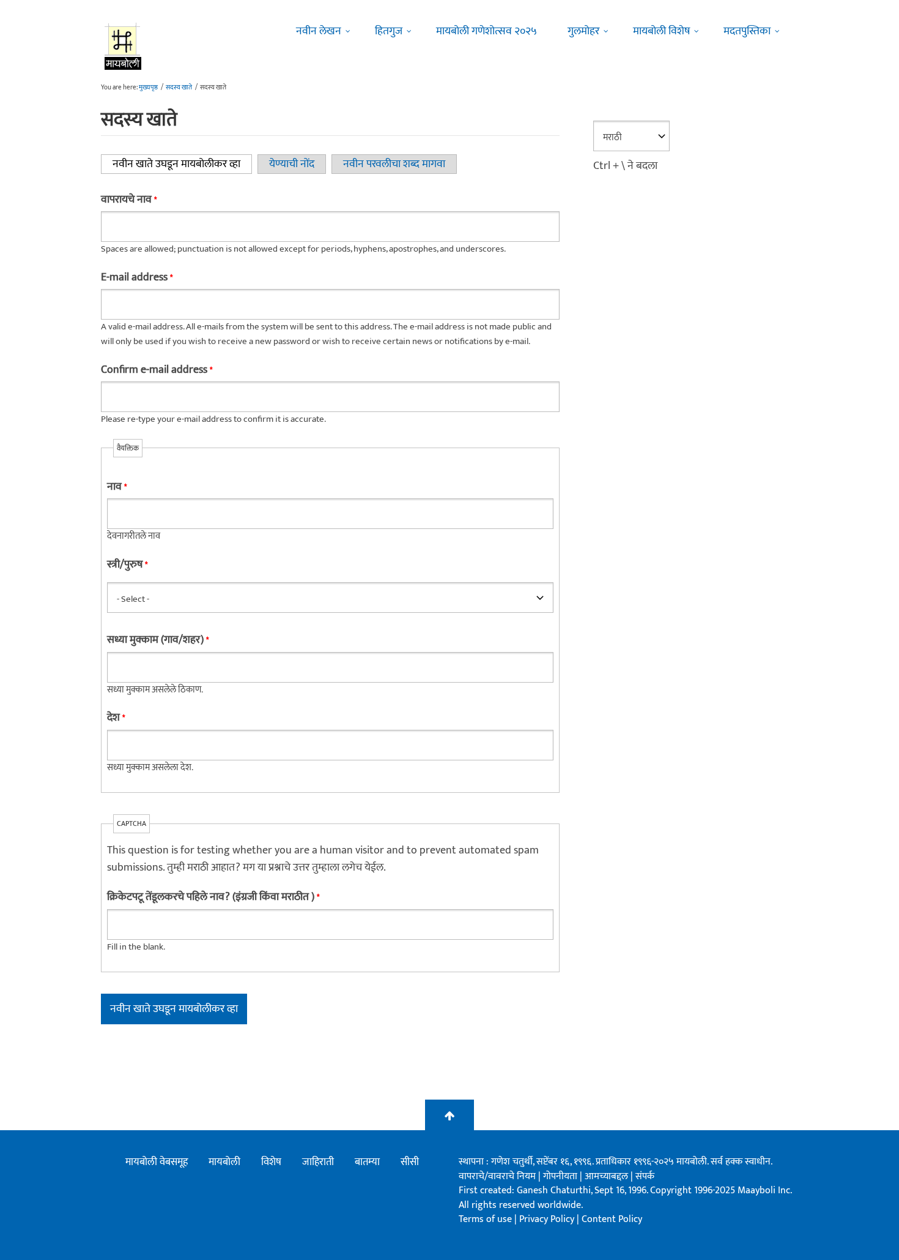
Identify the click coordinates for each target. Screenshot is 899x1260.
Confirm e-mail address (156, 369)
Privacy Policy (548, 1219)
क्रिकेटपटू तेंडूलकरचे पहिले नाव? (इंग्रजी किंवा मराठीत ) (213, 897)
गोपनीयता (561, 1176)
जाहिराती (318, 1162)
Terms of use (485, 1219)
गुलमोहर (583, 31)
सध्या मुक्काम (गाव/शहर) (158, 639)
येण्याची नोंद (291, 164)
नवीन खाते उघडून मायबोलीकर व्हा (182, 164)
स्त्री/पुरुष (127, 564)
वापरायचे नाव (129, 199)
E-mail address (136, 277)
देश (116, 717)
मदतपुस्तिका (747, 31)
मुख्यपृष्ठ (148, 87)
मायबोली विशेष (661, 31)
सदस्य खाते (179, 87)
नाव (117, 486)
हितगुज (388, 31)
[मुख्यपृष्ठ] (123, 45)
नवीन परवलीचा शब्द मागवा (394, 164)
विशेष (271, 1162)
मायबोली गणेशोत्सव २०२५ (486, 31)
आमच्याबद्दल (608, 1176)
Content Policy (612, 1219)
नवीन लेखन (318, 31)
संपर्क (644, 1176)
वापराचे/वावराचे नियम (497, 1176)
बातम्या (367, 1162)
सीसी (410, 1162)
